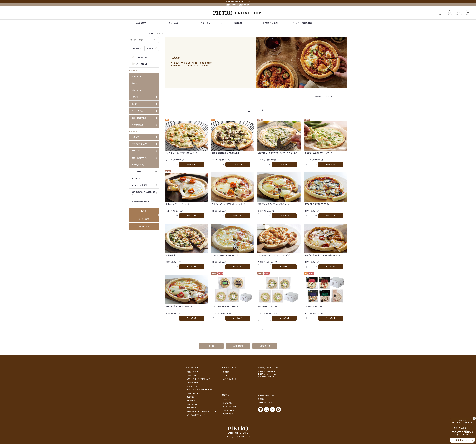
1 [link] (249, 109)
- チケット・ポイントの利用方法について (198, 390)
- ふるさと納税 (227, 403)
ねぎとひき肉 (170, 255)
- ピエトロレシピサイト (229, 410)
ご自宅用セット (141, 57)
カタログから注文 (270, 23)
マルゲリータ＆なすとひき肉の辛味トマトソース (322, 255)
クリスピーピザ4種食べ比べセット (225, 306)
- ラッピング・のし (191, 386)
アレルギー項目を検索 (302, 23)
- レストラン (226, 375)
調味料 (134, 83)
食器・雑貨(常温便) (139, 118)
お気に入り (150, 48)
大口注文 (238, 23)
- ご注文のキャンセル (192, 393)
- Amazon (226, 399)
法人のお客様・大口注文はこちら (144, 193)
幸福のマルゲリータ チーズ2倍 (178, 204)
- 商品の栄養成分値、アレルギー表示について (200, 411)
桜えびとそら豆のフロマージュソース (318, 153)
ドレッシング (136, 76)
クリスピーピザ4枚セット (267, 306)
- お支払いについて (192, 372)
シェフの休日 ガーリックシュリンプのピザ (274, 255)
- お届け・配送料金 (191, 383)
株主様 (144, 211)
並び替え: (318, 96)
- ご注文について (191, 375)
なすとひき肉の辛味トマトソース (317, 204)
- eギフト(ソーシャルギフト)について (197, 379)
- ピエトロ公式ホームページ (231, 379)
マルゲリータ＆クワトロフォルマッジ (179, 306)
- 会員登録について (192, 404)
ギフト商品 (206, 23)
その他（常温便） (138, 125)
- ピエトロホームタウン (229, 407)
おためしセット (137, 178)
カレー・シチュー (138, 111)
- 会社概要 (225, 372)
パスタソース (137, 90)
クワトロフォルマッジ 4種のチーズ (225, 255)
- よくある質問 (190, 401)
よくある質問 (144, 219)
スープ (134, 104)
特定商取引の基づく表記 (266, 395)
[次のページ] (262, 110)
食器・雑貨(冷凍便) (139, 158)
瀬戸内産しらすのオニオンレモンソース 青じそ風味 (277, 153)
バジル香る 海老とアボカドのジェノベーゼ (182, 153)
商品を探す (141, 23)
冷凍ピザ (135, 137)
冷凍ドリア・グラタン (140, 144)
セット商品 (173, 23)
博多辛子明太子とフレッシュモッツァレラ (274, 204)
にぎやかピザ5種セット (313, 306)
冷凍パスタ (136, 151)
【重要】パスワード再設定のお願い (238, 5)
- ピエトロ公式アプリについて (195, 415)
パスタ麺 (135, 97)
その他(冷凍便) (138, 165)
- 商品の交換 (190, 397)
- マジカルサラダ (227, 414)
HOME (151, 33)
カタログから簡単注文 (140, 185)
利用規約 (261, 399)
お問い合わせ (144, 226)
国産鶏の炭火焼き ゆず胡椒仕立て (225, 153)
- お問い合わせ (190, 408)
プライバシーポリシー (265, 403)
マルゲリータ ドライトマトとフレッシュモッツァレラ (231, 204)
